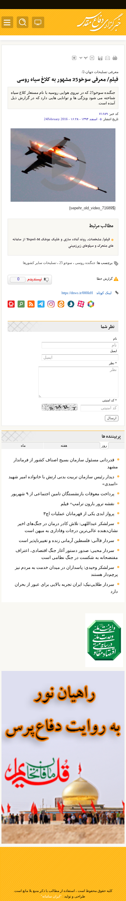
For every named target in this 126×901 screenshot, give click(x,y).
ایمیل (113, 351)
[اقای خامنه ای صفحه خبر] (104, 640)
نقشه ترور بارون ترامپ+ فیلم (87, 503)
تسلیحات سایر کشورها (39, 263)
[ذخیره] (100, 58)
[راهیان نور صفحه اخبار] (63, 757)
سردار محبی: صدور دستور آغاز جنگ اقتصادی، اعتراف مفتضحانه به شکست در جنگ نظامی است (67, 554)
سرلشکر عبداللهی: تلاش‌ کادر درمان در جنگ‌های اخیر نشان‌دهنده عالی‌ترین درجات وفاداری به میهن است (68, 527)
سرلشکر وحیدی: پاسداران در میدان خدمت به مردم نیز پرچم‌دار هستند (66, 571)
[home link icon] (11, 304)
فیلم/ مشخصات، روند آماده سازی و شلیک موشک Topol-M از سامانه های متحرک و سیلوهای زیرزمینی (63, 243)
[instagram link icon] (51, 304)
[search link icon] (21, 304)
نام (115, 338)
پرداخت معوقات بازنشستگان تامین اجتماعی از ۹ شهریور (62, 493)
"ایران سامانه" (51, 896)
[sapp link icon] (70, 304)
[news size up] (74, 57)
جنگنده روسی (85, 263)
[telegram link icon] (41, 304)
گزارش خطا (105, 278)
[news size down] (92, 57)
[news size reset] (83, 57)
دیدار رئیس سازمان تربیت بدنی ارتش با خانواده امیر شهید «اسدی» (63, 480)
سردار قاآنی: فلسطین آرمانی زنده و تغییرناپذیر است (66, 540)
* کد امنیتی (109, 400)
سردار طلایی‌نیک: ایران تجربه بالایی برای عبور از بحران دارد (66, 588)
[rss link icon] (31, 304)
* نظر (113, 363)
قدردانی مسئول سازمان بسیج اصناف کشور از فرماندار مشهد (65, 463)
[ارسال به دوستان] (107, 57)
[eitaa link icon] (60, 304)
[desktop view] (38, 23)
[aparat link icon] (80, 304)
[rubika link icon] (90, 304)
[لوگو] (100, 32)
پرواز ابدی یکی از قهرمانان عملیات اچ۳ (78, 513)
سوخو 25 (65, 263)
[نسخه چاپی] (114, 57)
